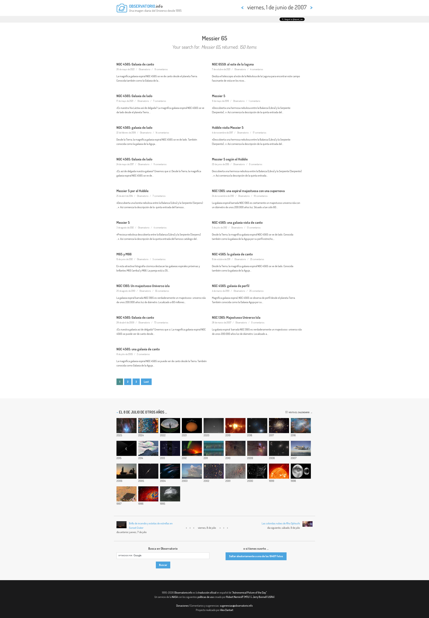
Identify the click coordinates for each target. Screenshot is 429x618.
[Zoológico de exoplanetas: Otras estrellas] (148, 425)
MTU (247, 597)
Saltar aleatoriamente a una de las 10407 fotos (256, 556)
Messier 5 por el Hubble (132, 191)
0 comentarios (255, 164)
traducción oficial (207, 592)
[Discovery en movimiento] (126, 471)
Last (146, 381)
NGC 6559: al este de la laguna (233, 64)
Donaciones (182, 605)
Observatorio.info (183, 592)
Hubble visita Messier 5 (227, 127)
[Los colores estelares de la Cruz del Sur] (170, 471)
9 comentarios (161, 69)
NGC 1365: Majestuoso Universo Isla (236, 317)
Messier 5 (218, 96)
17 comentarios (259, 132)
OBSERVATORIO (142, 6)
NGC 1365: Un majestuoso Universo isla (143, 286)
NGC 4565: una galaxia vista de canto (237, 222)
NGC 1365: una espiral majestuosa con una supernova (248, 191)
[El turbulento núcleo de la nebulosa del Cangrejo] (301, 425)
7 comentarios (159, 100)
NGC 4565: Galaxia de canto (135, 64)
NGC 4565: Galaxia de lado (134, 96)
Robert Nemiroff (234, 597)
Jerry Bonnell (260, 597)
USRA (271, 597)
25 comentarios (257, 259)
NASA (175, 597)
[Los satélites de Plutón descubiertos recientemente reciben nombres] (170, 448)
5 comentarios (159, 259)
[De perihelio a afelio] (192, 425)
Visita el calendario (299, 412)
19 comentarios (260, 195)
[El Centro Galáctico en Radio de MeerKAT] (235, 425)
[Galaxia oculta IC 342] (279, 425)
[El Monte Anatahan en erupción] (192, 471)
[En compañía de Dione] (126, 448)
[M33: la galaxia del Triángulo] (148, 493)
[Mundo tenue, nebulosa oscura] (235, 448)
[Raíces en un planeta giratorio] (170, 425)
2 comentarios (143, 354)
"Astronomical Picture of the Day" (249, 592)
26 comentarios (256, 290)
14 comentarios (162, 132)
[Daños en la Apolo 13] (170, 493)
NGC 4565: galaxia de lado (134, 127)
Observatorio (144, 69)
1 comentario (254, 100)
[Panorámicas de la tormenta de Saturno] (214, 448)
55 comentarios (162, 290)
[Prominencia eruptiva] (279, 471)
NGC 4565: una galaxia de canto (138, 349)
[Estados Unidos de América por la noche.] (257, 471)
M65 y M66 (124, 254)
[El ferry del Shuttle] (301, 448)
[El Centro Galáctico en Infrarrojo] (235, 471)
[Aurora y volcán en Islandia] (192, 448)
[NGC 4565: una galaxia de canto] (148, 471)
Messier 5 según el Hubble (230, 159)
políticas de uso (206, 597)
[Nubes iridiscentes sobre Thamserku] (148, 448)
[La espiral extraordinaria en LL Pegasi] (257, 425)
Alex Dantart (226, 610)
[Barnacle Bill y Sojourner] (126, 493)
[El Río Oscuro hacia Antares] (257, 448)
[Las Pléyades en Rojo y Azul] (126, 425)
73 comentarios (161, 322)
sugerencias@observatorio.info (236, 605)
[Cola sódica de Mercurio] (214, 425)
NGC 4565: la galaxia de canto (232, 254)
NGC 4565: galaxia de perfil (230, 286)
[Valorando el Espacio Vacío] (214, 471)
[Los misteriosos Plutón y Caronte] (301, 471)
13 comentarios (253, 227)
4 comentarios (256, 69)
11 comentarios (160, 164)
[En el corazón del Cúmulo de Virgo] (279, 448)
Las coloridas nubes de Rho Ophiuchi (281, 523)
